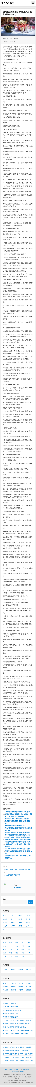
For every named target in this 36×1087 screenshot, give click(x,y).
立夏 (10, 946)
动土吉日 (5, 990)
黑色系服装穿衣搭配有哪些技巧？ (15, 826)
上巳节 (28, 916)
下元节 (5, 926)
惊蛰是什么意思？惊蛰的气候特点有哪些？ (18, 837)
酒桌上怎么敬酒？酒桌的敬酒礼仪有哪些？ (18, 819)
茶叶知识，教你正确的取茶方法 (12, 1010)
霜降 (16, 953)
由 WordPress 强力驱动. (24, 1077)
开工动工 (28, 986)
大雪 (4, 956)
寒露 (10, 953)
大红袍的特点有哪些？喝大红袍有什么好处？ (18, 842)
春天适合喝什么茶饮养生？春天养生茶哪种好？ (16, 1034)
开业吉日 (5, 986)
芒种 (23, 946)
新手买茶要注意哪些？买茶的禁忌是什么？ (18, 835)
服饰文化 (18, 38)
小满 (16, 946)
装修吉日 (21, 986)
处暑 (23, 949)
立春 (4, 943)
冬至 (10, 956)
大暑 (10, 949)
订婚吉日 (13, 983)
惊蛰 (16, 943)
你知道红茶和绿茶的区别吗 (10, 1013)
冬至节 (13, 926)
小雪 (29, 953)
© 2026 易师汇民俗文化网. (10, 1077)
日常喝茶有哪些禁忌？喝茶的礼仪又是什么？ (18, 812)
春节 (4, 916)
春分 (23, 943)
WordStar (18, 1079)
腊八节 (20, 926)
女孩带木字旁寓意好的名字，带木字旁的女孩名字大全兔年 (19, 1060)
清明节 (13, 919)
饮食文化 (21, 970)
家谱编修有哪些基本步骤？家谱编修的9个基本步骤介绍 (18, 1047)
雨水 (10, 943)
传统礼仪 (12, 41)
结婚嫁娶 (28, 983)
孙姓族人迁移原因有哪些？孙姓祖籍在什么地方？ (17, 1050)
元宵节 (13, 916)
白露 (29, 949)
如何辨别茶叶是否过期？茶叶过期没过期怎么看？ (17, 1023)
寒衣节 (28, 922)
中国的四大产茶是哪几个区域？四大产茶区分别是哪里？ (18, 1030)
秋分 (4, 953)
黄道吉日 (5, 983)
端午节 (20, 919)
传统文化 (7, 41)
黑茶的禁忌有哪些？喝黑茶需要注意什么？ (18, 832)
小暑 (4, 949)
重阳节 (20, 922)
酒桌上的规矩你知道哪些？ (10, 1007)
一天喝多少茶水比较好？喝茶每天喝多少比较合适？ (17, 1020)
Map (31, 1077)
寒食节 (5, 919)
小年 (27, 926)
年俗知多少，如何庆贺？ (10, 1003)
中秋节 (13, 922)
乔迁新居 (21, 990)
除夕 (4, 929)
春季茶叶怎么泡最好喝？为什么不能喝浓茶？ (18, 839)
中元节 (5, 922)
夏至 (29, 946)
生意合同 (13, 986)
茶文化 (5, 970)
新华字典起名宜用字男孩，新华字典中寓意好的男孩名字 (18, 1054)
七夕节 (28, 919)
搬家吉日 (28, 990)
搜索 (4, 899)
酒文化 (13, 970)
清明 (29, 943)
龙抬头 (20, 916)
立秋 (16, 949)
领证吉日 (21, 983)
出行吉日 (13, 990)
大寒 (23, 956)
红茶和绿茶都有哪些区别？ (10, 1017)
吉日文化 (6, 978)
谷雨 (4, 946)
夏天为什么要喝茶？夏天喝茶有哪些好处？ (15, 1027)
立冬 (23, 953)
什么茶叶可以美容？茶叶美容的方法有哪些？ (18, 849)
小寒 (16, 956)
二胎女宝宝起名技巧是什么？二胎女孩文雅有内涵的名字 (18, 1057)
